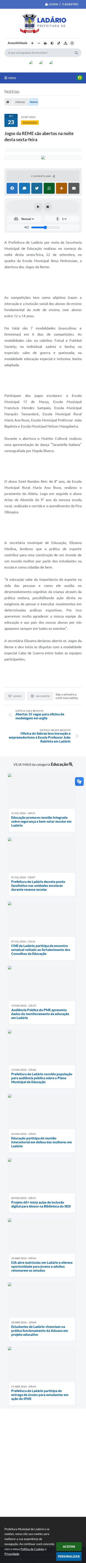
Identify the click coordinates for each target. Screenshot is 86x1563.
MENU (12, 77)
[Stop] (47, 206)
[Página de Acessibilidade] (72, 43)
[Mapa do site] (65, 43)
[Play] (38, 206)
